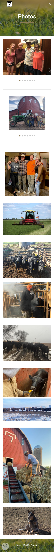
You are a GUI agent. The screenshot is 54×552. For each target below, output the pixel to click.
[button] (3, 4)
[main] (27, 18)
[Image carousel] (27, 60)
